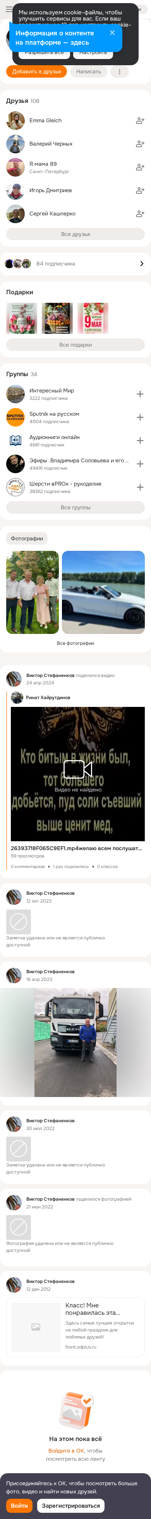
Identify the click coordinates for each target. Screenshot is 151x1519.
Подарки (19, 292)
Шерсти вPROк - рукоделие (65, 483)
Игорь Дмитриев (50, 190)
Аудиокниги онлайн (54, 437)
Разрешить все (44, 52)
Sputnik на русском (54, 413)
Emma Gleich (45, 120)
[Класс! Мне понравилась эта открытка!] (75, 1327)
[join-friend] (140, 120)
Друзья (17, 101)
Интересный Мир (51, 390)
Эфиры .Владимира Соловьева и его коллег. (86, 460)
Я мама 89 (43, 163)
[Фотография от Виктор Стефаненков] (32, 592)
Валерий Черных (50, 143)
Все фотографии (75, 643)
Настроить (93, 52)
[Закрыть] (112, 33)
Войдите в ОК (66, 1450)
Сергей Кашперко (52, 213)
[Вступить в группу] (140, 394)
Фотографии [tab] (27, 538)
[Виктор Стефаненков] (14, 679)
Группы (17, 374)
